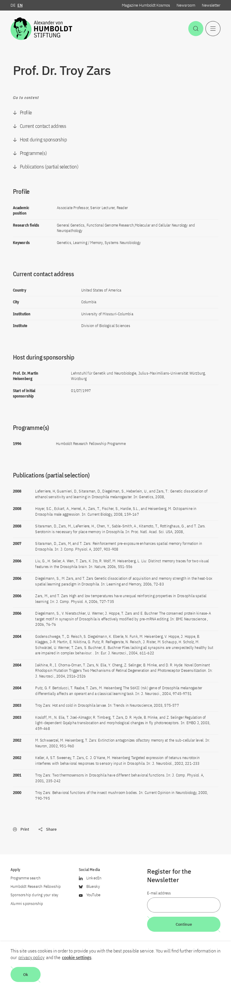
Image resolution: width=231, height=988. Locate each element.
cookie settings (76, 957)
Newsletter (211, 5)
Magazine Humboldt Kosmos (146, 5)
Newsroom (186, 5)
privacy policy (31, 957)
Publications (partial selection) (49, 166)
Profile (26, 112)
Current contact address (43, 126)
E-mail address (159, 893)
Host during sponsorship (43, 139)
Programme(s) (33, 153)
